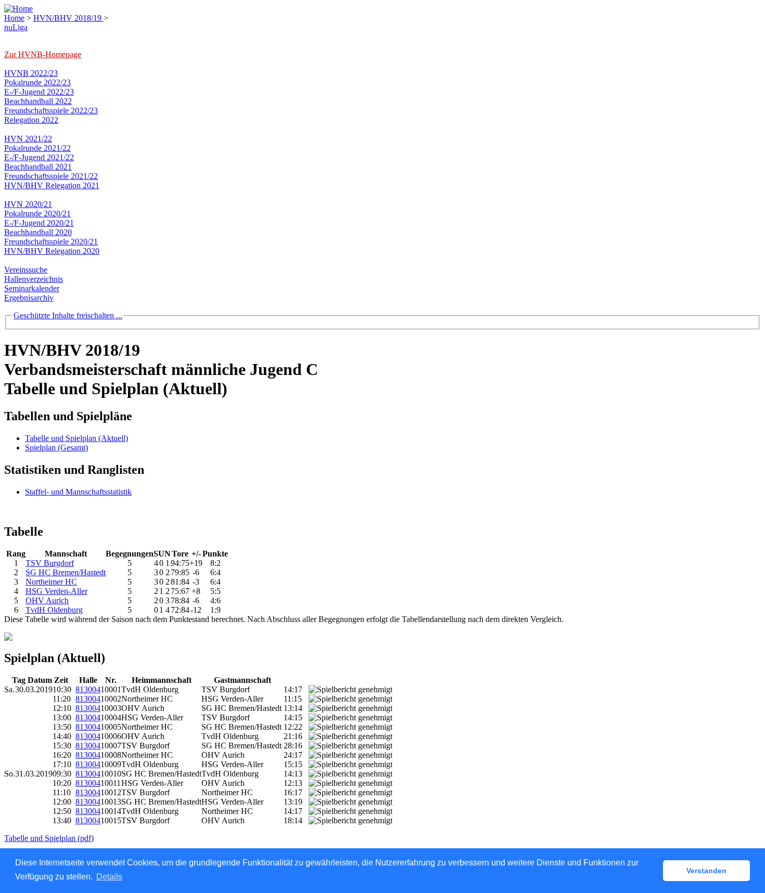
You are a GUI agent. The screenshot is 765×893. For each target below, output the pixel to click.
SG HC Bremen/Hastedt (66, 572)
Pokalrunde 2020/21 (37, 213)
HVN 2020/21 (28, 204)
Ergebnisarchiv (29, 297)
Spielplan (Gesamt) (56, 447)
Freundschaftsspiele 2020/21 (51, 241)
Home (14, 18)
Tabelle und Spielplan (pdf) (49, 838)
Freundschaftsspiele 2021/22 (51, 176)
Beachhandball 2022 (38, 101)
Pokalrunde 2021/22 (37, 148)
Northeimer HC (51, 581)
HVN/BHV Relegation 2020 (51, 251)
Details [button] (109, 876)
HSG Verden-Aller (56, 591)
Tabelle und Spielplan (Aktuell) (76, 438)
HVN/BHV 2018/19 (68, 18)
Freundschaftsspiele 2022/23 (51, 110)
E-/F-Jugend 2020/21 (39, 222)
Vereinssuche (25, 269)
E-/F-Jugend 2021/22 (39, 157)
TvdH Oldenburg (54, 609)
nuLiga (16, 27)
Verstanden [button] (706, 870)
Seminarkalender (31, 288)
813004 (87, 689)
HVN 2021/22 (28, 138)
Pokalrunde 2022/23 (37, 82)
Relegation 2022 (31, 119)
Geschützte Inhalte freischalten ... (68, 315)
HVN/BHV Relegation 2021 (51, 185)
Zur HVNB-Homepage (42, 54)
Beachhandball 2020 (38, 232)
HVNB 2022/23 (31, 73)
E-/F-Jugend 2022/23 (39, 91)
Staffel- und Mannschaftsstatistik (78, 491)
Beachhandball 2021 (38, 166)
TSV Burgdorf (50, 563)
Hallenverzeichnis (33, 279)
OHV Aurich (47, 600)
